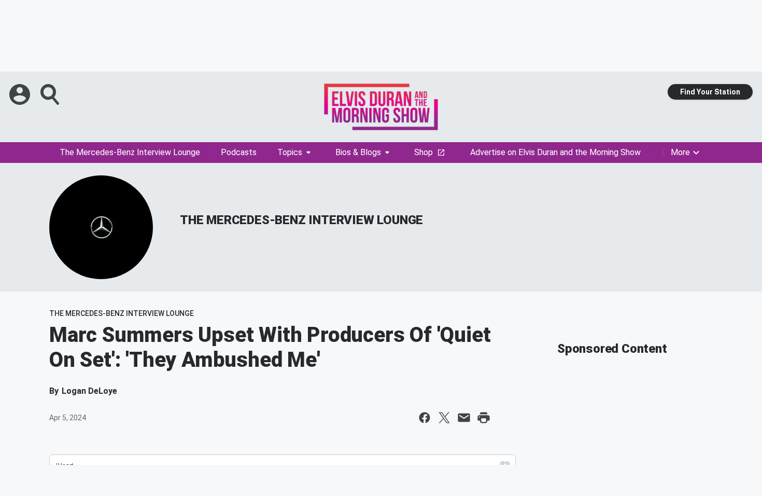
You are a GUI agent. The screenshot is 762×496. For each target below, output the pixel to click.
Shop (423, 152)
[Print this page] (483, 417)
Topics (289, 152)
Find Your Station (710, 92)
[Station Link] (381, 107)
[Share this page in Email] (464, 417)
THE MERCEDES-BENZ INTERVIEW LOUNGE (301, 220)
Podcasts (239, 152)
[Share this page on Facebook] (424, 417)
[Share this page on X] (444, 417)
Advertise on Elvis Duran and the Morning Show (555, 152)
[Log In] (20, 94)
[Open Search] (50, 94)
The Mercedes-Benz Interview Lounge (130, 152)
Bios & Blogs (358, 152)
